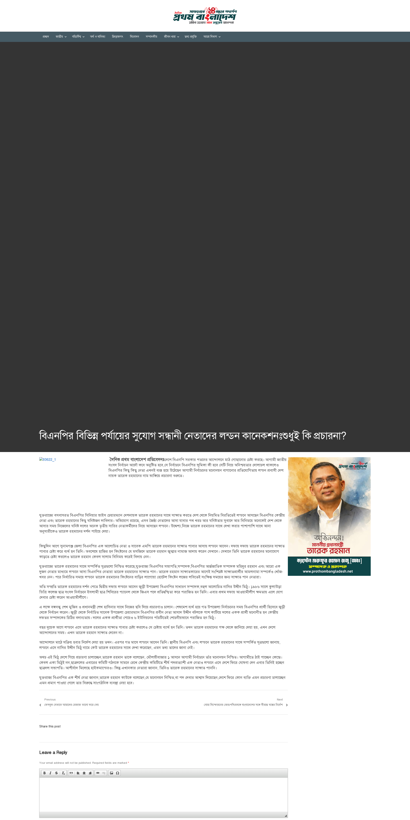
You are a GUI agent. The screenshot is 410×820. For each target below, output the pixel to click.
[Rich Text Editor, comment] (164, 795)
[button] (44, 773)
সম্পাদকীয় (151, 36)
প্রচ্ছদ (46, 36)
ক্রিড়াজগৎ (117, 36)
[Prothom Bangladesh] (205, 16)
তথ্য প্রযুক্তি (191, 36)
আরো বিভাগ (210, 36)
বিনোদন (134, 36)
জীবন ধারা (170, 36)
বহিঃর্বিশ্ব (76, 36)
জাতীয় (59, 36)
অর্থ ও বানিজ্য (97, 36)
